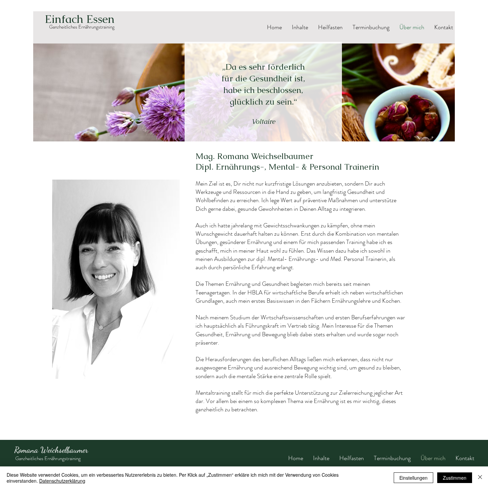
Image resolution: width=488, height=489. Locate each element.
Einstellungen (413, 477)
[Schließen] (480, 478)
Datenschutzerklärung (62, 480)
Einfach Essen (80, 19)
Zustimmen (454, 477)
